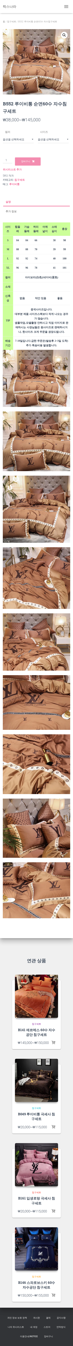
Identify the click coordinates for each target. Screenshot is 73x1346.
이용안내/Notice (29, 1336)
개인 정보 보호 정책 (17, 1318)
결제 (48, 1318)
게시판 (36, 1318)
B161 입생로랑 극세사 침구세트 (36, 1200)
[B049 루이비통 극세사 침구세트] (36, 1080)
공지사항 (61, 1318)
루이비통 (14, 184)
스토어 (47, 1327)
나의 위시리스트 (16, 1327)
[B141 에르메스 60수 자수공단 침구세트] (36, 996)
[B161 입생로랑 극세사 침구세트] (36, 1164)
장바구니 (25, 161)
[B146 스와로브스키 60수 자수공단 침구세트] (36, 1248)
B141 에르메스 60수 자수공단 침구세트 (36, 1032)
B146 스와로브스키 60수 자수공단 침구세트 (36, 1284)
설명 (8, 201)
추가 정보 (11, 211)
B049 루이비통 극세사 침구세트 (36, 1116)
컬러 (7, 131)
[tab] (36, 202)
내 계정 (33, 1327)
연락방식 (61, 1327)
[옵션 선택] (53, 1042)
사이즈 (44, 131)
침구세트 (11, 21)
